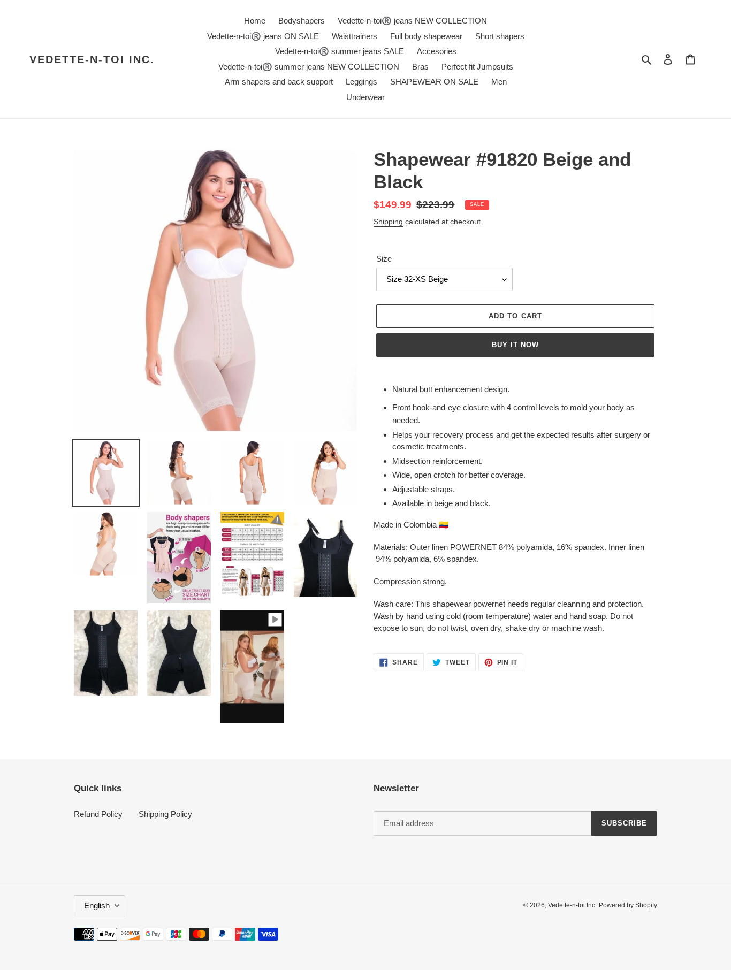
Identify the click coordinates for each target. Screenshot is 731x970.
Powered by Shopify (628, 905)
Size (384, 258)
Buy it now (515, 345)
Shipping (388, 221)
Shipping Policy (165, 814)
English (97, 905)
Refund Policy (98, 814)
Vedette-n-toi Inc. (92, 59)
